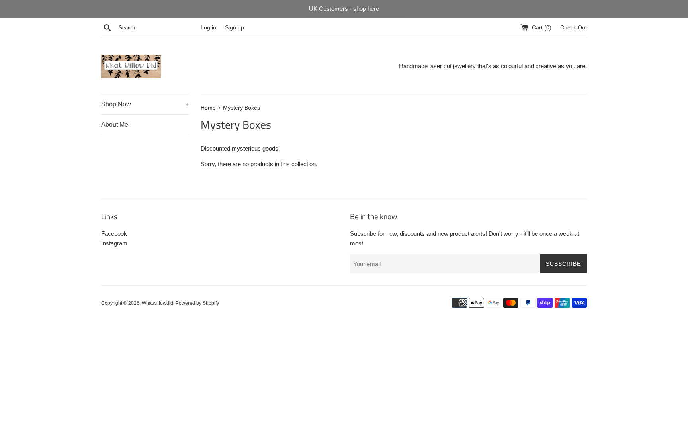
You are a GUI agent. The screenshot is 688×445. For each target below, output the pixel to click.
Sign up (234, 28)
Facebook (114, 233)
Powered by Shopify (197, 303)
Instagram (114, 243)
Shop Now (145, 104)
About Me (114, 124)
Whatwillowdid (157, 303)
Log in (208, 28)
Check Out (573, 28)
